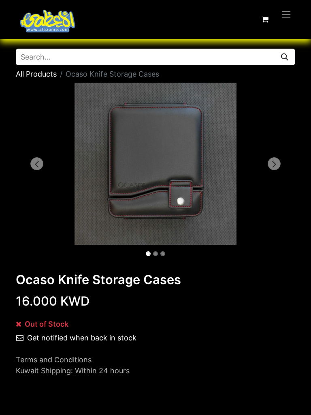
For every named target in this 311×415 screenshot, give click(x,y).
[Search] (284, 57)
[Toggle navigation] (286, 14)
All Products (36, 74)
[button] (37, 163)
